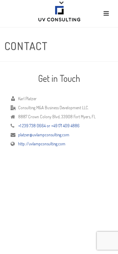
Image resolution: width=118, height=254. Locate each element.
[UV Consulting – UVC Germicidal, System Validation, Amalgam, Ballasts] (59, 13)
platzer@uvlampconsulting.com (43, 134)
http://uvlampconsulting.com (41, 143)
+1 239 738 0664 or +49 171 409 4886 (49, 125)
